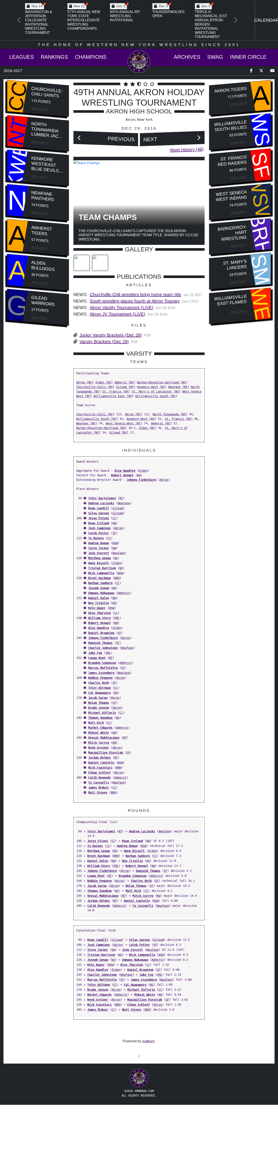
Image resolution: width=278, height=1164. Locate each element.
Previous (121, 139)
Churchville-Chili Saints (47, 92)
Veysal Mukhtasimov (103, 737)
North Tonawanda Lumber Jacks (47, 130)
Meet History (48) (187, 149)
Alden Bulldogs (43, 266)
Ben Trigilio (98, 603)
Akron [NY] (85, 382)
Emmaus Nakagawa (101, 593)
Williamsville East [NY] (114, 396)
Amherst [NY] (124, 382)
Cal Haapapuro (99, 692)
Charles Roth (98, 682)
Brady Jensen (98, 707)
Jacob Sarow (97, 697)
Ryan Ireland (98, 523)
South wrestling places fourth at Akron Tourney (135, 301)
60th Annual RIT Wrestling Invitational (125, 16)
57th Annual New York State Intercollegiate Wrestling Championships (83, 20)
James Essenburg (101, 672)
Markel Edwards (100, 727)
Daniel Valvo (98, 598)
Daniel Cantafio (101, 762)
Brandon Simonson (102, 663)
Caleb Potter (98, 533)
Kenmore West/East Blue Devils (45, 164)
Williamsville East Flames (230, 300)
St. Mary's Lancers (235, 264)
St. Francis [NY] (116, 391)
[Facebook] (251, 70)
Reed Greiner (98, 747)
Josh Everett (98, 553)
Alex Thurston (99, 613)
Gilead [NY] (125, 387)
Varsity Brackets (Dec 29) (104, 341)
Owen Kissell (98, 563)
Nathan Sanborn (100, 583)
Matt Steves (97, 792)
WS (116, 558)
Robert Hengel (122, 475)
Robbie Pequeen (100, 677)
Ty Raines (96, 538)
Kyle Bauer (97, 608)
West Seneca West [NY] (124, 423)
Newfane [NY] (178, 387)
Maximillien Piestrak (105, 752)
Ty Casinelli (98, 782)
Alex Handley (124, 470)
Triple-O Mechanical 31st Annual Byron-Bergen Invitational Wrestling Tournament (211, 24)
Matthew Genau (99, 558)
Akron (164, 479)
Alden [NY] (104, 382)
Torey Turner (98, 548)
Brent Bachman (99, 578)
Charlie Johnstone (103, 648)
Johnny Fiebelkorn (141, 479)
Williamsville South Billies (230, 126)
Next (150, 139)
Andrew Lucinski (101, 503)
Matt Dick (96, 722)
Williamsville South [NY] (156, 396)
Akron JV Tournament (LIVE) (117, 314)
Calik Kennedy (99, 777)
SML (116, 618)
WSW (115, 543)
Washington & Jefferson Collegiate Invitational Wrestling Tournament (38, 22)
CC (114, 518)
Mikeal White (98, 732)
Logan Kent (97, 658)
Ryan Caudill (98, 508)
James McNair (98, 787)
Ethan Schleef (99, 772)
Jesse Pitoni (98, 518)
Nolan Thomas (98, 702)
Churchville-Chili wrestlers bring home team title (135, 294)
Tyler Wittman (99, 687)
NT (121, 498)
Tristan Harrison (102, 568)
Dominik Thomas (100, 643)
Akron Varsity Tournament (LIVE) (121, 307)
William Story (99, 618)
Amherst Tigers (41, 230)
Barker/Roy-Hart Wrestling (232, 233)
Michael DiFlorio (102, 712)
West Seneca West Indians (231, 195)
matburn (148, 1041)
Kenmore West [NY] (152, 387)
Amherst (124, 593)
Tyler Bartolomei (102, 498)
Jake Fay (95, 653)
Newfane (124, 503)
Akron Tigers (230, 90)
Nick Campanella (101, 573)
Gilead (118, 508)
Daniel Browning (101, 633)
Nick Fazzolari (100, 767)
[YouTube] (272, 70)
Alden (143, 470)
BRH (116, 578)
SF (114, 533)
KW (139, 475)
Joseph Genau (98, 588)
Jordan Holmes (99, 757)
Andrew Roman (98, 543)
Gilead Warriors (43, 301)
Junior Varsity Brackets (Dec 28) (110, 335)
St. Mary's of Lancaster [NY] (156, 391)
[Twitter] (261, 70)
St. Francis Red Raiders (232, 160)
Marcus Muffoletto (103, 668)
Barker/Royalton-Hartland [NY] (162, 382)
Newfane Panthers (42, 196)
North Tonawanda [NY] (170, 414)
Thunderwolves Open (168, 14)
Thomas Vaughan (100, 717)
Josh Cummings (99, 528)
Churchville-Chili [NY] (95, 387)
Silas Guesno (98, 513)
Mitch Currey (98, 742)
